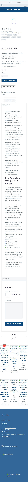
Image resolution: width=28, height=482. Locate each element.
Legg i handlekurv (10, 80)
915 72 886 (7, 429)
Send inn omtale (14, 324)
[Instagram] (9, 2)
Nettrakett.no (6, 436)
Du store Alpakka (11, 33)
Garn (21, 10)
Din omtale (8, 300)
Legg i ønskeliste (8, 86)
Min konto (19, 2)
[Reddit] (12, 29)
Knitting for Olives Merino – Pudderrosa (4, 394)
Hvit (19, 37)
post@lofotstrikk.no (10, 428)
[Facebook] (7, 2)
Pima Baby (14, 174)
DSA (15, 34)
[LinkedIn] (10, 29)
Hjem (16, 10)
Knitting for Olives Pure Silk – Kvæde (23, 394)
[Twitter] (4, 29)
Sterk (20, 33)
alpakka (9, 34)
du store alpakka (6, 37)
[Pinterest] (11, 2)
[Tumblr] (8, 29)
